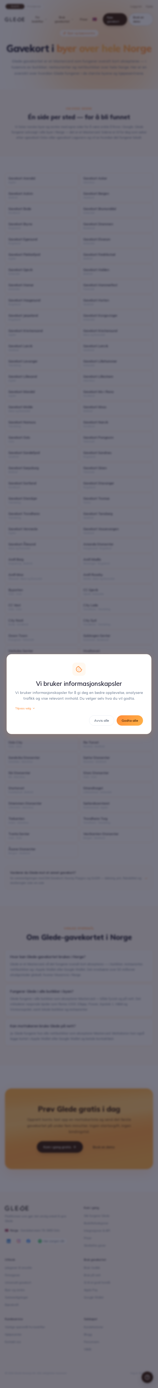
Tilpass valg (23, 708)
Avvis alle (101, 720)
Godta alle (130, 720)
